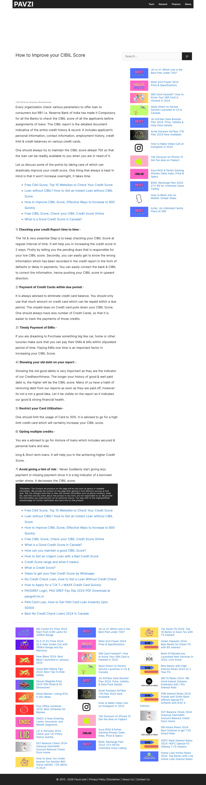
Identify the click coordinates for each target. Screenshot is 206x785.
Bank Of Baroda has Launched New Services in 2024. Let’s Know (177, 656)
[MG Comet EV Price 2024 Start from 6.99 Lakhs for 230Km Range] (25, 632)
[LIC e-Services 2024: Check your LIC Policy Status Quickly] (25, 734)
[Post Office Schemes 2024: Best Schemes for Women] (25, 710)
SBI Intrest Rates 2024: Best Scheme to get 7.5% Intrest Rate (176, 730)
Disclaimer (114, 779)
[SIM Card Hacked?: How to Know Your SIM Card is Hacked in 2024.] (139, 98)
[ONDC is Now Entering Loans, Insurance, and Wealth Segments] (25, 722)
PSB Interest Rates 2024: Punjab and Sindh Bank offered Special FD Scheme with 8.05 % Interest (165, 699)
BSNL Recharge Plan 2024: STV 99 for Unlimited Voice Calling (167, 185)
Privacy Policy (97, 779)
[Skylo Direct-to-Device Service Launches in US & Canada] (139, 110)
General (163, 4)
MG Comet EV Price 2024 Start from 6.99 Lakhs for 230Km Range (51, 632)
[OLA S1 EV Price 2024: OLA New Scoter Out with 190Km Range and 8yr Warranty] (25, 645)
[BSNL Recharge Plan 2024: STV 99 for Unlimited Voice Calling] (139, 186)
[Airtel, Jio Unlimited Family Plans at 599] (139, 212)
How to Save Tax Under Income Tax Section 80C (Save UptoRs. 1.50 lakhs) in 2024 (51, 763)
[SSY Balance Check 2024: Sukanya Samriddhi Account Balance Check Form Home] (25, 747)
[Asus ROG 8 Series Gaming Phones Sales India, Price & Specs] (139, 174)
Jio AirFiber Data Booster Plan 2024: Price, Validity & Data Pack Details (167, 122)
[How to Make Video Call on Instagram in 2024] (139, 148)
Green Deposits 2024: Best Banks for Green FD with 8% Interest (176, 644)
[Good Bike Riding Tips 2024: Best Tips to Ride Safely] (25, 672)
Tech (151, 4)
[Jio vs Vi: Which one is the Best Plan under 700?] (139, 73)
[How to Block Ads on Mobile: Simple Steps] (139, 199)
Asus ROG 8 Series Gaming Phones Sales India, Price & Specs (167, 173)
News (188, 4)
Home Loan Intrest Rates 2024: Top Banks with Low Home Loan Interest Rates (177, 756)
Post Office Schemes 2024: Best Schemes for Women (50, 709)
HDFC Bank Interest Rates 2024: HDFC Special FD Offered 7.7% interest (176, 743)
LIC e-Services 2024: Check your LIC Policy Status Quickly (49, 734)
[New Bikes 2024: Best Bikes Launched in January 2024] (25, 660)
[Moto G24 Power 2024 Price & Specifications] (139, 86)
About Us (128, 779)
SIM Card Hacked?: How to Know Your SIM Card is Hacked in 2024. (167, 97)
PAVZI (23, 4)
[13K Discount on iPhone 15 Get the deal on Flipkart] (139, 161)
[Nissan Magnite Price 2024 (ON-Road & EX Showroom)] (25, 685)
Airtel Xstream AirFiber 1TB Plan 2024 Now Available (167, 133)
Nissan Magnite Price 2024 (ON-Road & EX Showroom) (49, 684)
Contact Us (143, 779)
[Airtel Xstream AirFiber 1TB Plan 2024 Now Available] (139, 135)
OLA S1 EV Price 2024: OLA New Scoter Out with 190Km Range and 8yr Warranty (52, 646)
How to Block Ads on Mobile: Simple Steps (163, 197)
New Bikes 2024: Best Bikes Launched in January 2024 (52, 659)
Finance (176, 4)
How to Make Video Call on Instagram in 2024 (167, 145)
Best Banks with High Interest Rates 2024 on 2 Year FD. (176, 669)
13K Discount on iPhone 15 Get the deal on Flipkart (167, 158)
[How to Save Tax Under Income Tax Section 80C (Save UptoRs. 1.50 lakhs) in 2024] (25, 762)
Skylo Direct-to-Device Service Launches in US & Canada (166, 109)
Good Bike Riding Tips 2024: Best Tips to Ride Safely (50, 672)
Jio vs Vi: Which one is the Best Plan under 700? (166, 71)
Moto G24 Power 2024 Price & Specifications (164, 84)
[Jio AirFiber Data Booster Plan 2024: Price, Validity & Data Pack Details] (139, 123)
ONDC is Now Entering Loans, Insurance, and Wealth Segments (49, 721)
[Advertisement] (103, 29)
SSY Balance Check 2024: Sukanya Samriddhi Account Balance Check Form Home (52, 748)
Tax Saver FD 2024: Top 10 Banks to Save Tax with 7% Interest (177, 632)
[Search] (187, 56)
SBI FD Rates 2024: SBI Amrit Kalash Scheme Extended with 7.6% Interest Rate (175, 683)
